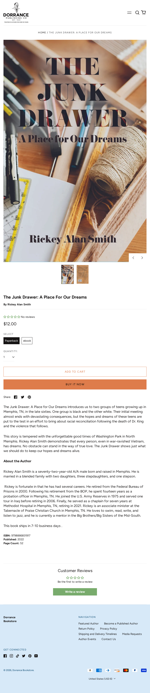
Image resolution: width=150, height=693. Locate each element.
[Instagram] (11, 656)
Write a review (75, 591)
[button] (137, 13)
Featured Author (88, 623)
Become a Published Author (121, 623)
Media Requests (132, 634)
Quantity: (10, 351)
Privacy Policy (108, 628)
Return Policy (86, 628)
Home (42, 32)
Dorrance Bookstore (23, 670)
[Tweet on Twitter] (22, 397)
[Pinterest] (30, 656)
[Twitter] (23, 656)
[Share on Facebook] (15, 397)
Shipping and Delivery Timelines (97, 634)
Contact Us (109, 639)
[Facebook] (5, 656)
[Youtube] (36, 656)
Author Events (87, 639)
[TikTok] (17, 656)
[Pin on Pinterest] (29, 397)
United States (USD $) (101, 678)
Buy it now (75, 384)
